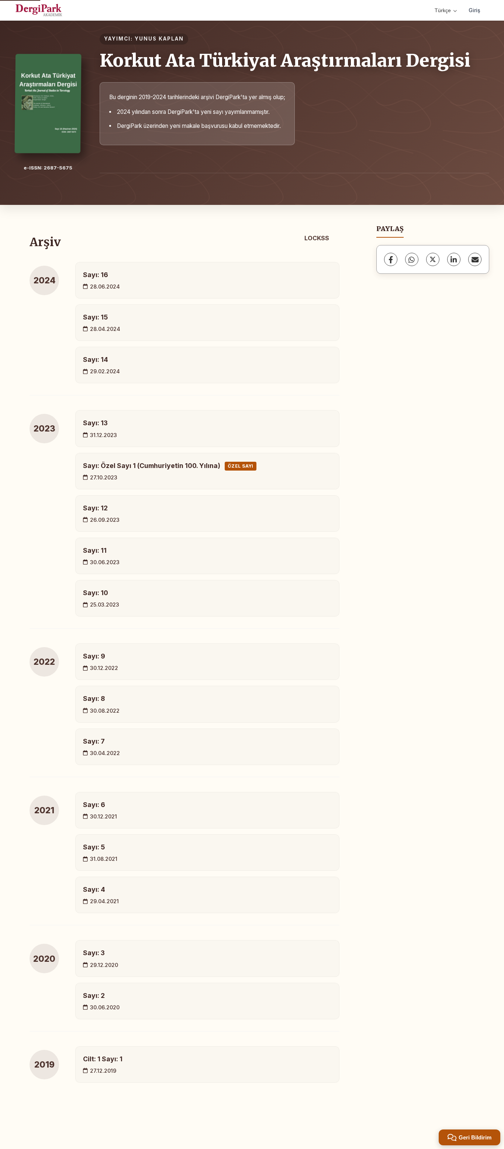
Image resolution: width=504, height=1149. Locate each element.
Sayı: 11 (95, 550)
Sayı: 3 (94, 953)
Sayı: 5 (94, 847)
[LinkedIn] (453, 259)
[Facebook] (390, 259)
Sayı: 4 (94, 889)
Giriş (474, 10)
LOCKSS (316, 238)
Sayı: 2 (94, 995)
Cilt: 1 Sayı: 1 (102, 1059)
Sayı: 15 (95, 317)
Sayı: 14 (95, 359)
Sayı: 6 (94, 805)
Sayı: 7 (94, 741)
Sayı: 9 (94, 656)
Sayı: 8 (94, 698)
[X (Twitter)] (432, 259)
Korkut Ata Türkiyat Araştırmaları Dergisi (285, 60)
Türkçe (443, 10)
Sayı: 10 (95, 593)
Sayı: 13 (95, 423)
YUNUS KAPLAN (159, 39)
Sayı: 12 (95, 508)
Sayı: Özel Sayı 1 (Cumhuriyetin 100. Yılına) (168, 465)
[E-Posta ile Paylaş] (474, 259)
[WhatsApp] (411, 259)
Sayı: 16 (95, 275)
